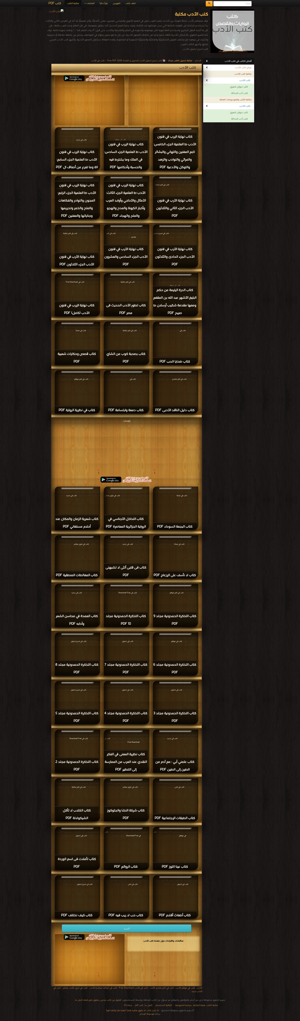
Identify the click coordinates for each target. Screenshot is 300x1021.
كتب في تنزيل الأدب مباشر (75, 988)
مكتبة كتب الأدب (243, 74)
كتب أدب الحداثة (239, 93)
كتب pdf (139, 1005)
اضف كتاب (131, 3)
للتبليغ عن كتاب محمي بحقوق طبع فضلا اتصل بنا (98, 1000)
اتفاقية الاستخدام (163, 1005)
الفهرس (116, 3)
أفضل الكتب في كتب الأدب (238, 61)
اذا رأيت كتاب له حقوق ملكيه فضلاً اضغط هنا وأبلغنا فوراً (132, 1010)
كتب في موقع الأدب (185, 988)
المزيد (127, 928)
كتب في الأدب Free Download (133, 988)
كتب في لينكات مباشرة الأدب (103, 988)
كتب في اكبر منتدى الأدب (162, 988)
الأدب (199, 988)
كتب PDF (54, 3)
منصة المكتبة (199, 1005)
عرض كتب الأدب (243, 67)
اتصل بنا (148, 1005)
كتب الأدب (244, 80)
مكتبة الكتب (73, 3)
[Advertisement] (126, 447)
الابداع (198, 61)
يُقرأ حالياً (104, 3)
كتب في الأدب (98, 61)
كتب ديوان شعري (239, 87)
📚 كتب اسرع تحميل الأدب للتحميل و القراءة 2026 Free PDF (136, 61)
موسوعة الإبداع (147, 1014)
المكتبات (90, 3)
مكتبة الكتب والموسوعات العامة (236, 100)
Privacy (128, 1005)
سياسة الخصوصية (183, 1005)
